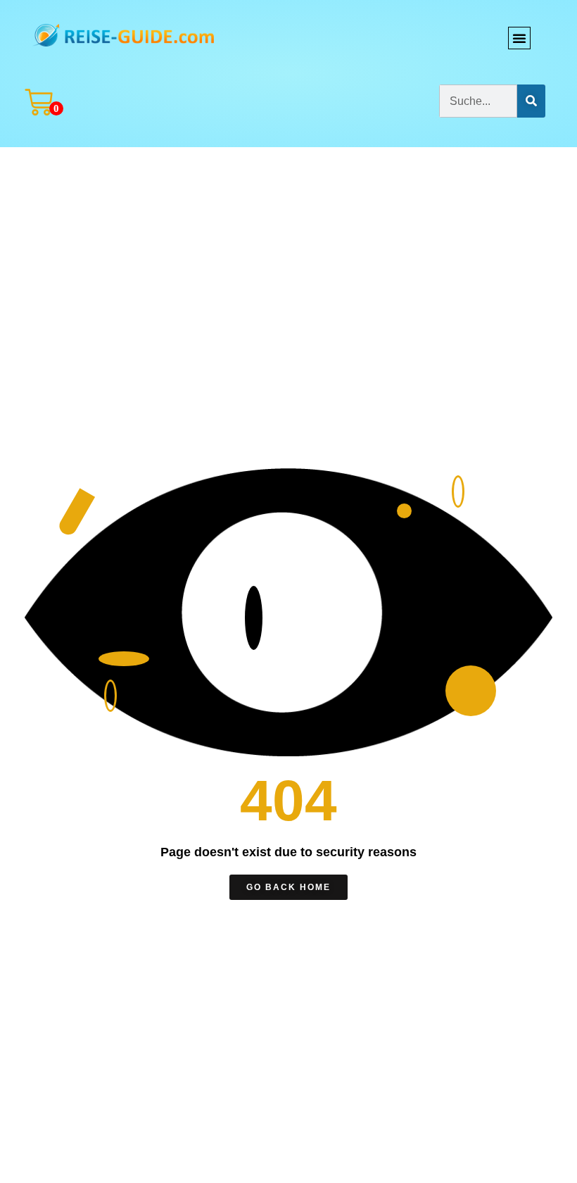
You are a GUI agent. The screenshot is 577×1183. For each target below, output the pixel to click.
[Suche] (531, 101)
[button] (519, 38)
